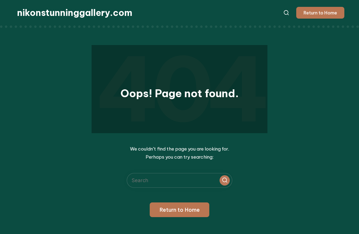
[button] (320, 13)
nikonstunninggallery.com (74, 12)
